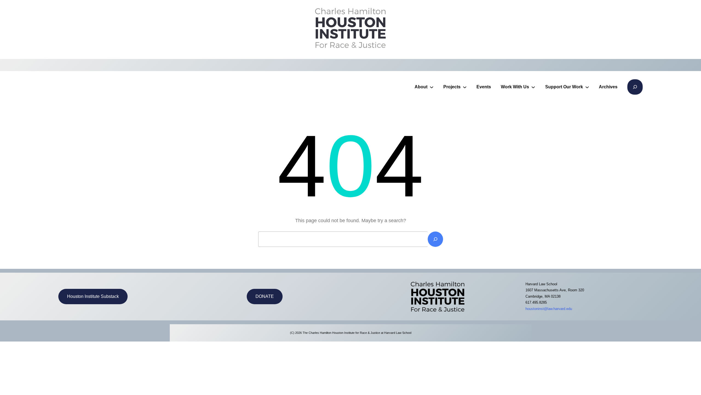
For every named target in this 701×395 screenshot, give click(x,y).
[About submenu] (431, 87)
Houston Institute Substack (93, 296)
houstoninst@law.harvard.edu (548, 309)
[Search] (435, 239)
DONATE (264, 296)
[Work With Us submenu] (533, 87)
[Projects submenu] (465, 87)
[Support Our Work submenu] (587, 87)
